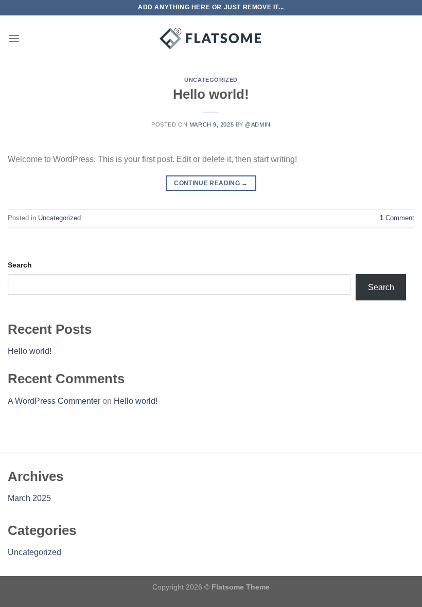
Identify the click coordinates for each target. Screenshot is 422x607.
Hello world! (211, 94)
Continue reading (211, 183)
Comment (397, 218)
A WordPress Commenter (54, 401)
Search (20, 265)
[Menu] (14, 38)
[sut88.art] (211, 38)
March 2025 (29, 498)
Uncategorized (210, 80)
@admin (257, 124)
